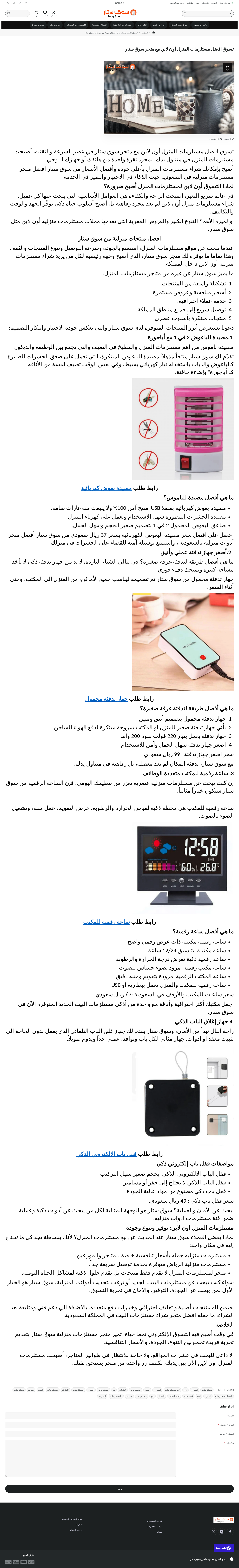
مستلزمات (207, 1389)
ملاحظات (230, 1443)
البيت (40, 1389)
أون (185, 1389)
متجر (147, 1389)
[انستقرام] (221, 1531)
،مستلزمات (78, 1389)
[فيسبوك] (230, 1531)
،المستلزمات (116, 1396)
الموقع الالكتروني (226, 1433)
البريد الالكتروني (226, 1424)
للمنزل (65, 1389)
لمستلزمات (174, 1396)
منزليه (129, 1396)
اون (199, 1396)
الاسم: (231, 1415)
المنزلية (102, 1396)
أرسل (119, 1488)
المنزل (195, 1389)
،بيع (152, 1396)
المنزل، (157, 1389)
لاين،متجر (188, 1396)
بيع (114, 1389)
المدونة (144, 32)
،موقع (31, 1389)
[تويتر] (213, 1531)
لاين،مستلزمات (172, 1389)
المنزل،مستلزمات (223, 1396)
